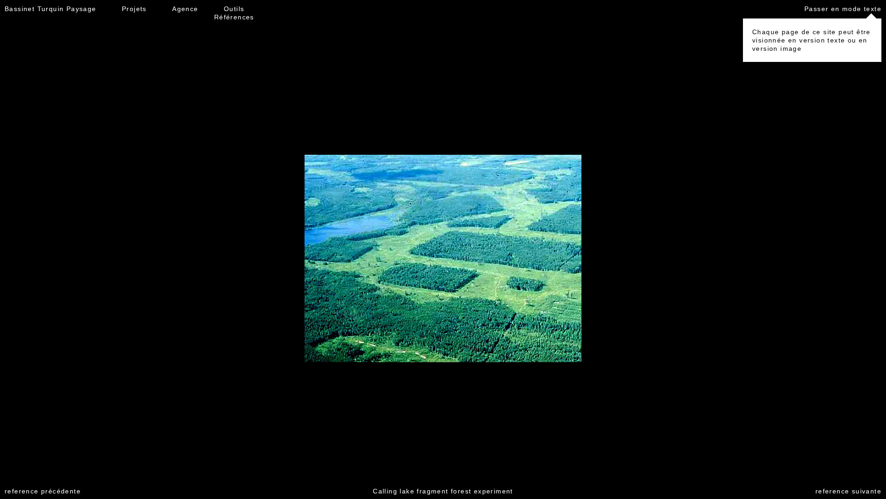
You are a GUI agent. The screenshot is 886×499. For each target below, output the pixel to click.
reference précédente (43, 491)
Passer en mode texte (842, 8)
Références (234, 17)
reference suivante (848, 491)
